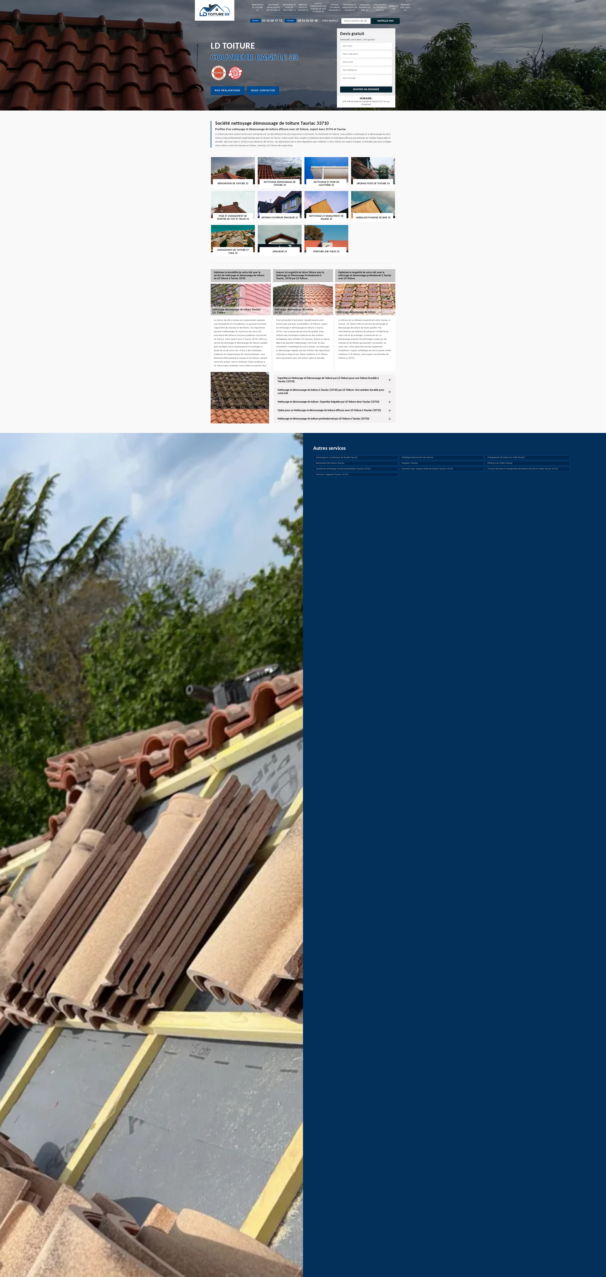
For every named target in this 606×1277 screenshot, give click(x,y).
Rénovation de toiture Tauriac (330, 463)
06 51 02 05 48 (308, 20)
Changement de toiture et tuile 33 (379, 7)
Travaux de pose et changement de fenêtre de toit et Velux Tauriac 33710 (522, 469)
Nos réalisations (228, 90)
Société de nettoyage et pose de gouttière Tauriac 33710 (343, 469)
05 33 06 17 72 (272, 20)
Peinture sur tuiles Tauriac (500, 463)
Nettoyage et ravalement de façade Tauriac (337, 457)
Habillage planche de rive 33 (364, 7)
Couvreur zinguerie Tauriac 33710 (332, 474)
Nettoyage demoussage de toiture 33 (273, 7)
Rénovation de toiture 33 (257, 7)
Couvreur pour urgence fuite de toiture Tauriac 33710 (427, 469)
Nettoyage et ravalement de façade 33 (349, 7)
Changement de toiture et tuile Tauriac (506, 457)
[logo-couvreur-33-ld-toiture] (214, 10)
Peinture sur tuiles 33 (405, 7)
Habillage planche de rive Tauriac (418, 457)
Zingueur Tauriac (410, 463)
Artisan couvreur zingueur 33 (335, 7)
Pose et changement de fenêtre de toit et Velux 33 (318, 8)
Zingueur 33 (393, 7)
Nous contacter (263, 90)
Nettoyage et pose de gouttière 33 (289, 7)
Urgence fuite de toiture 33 (303, 7)
